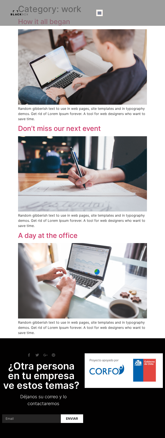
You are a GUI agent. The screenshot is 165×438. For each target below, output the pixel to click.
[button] (99, 13)
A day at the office (48, 235)
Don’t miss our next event (59, 128)
